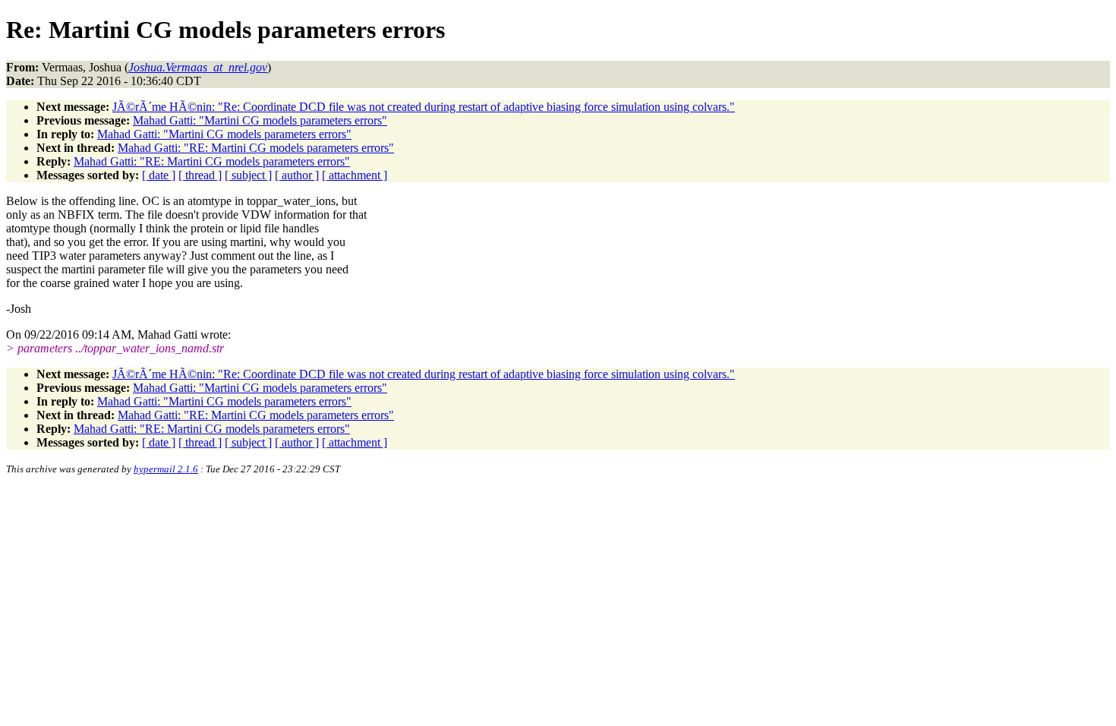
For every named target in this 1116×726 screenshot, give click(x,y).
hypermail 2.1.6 (166, 469)
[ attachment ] (354, 175)
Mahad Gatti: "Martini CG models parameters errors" (260, 120)
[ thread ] (200, 175)
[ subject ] (248, 175)
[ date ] (158, 175)
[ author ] (297, 175)
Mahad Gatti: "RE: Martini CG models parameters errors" (256, 147)
